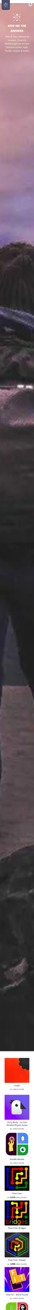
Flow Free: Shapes (17, 1260)
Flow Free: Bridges (17, 1228)
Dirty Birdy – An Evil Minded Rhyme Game (17, 1123)
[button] (30, 4)
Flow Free (17, 1193)
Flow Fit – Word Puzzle (17, 1294)
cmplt (17, 1085)
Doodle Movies (17, 1159)
